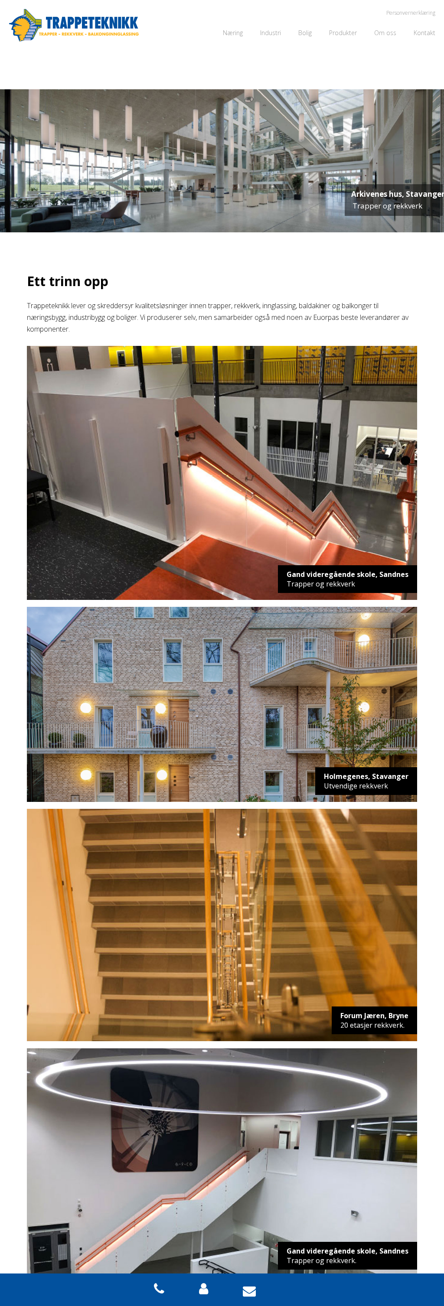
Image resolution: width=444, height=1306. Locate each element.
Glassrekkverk (348, 63)
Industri (270, 33)
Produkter (343, 33)
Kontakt (424, 33)
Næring (233, 33)
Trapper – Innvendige (358, 76)
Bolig (305, 33)
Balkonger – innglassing (361, 50)
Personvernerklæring (410, 12)
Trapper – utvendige (357, 89)
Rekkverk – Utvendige (358, 115)
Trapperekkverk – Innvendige (368, 102)
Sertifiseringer (393, 50)
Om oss (385, 33)
